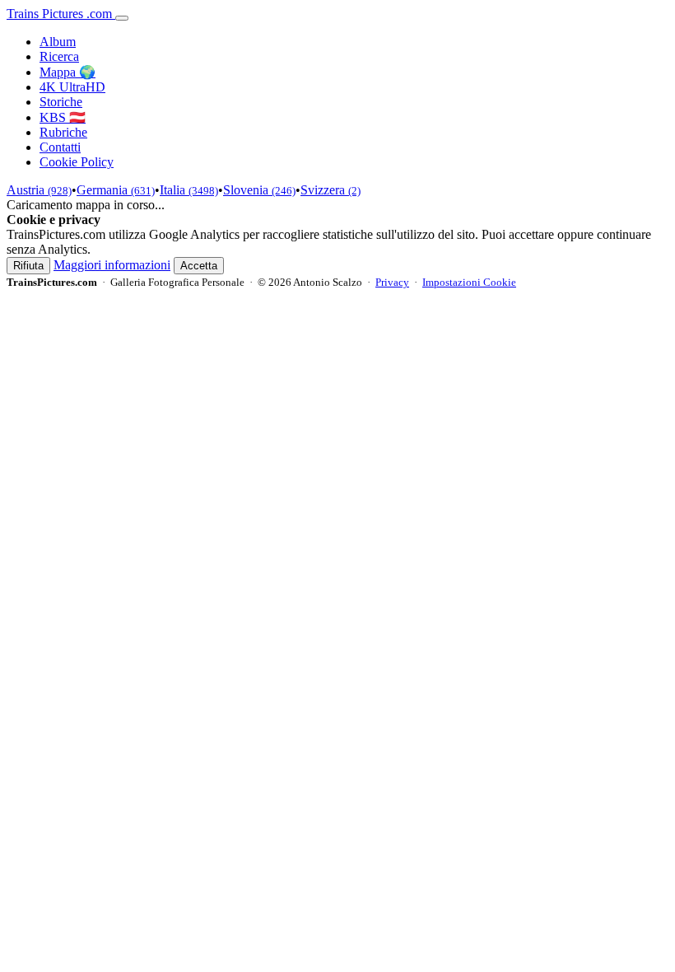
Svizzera (330, 190)
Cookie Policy (77, 162)
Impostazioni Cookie (469, 282)
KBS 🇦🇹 (63, 117)
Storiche (61, 102)
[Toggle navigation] (121, 18)
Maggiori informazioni (112, 265)
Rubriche (63, 132)
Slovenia (259, 190)
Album (58, 42)
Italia (189, 190)
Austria (39, 190)
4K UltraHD (72, 87)
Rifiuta (28, 265)
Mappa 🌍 (67, 72)
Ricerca (59, 56)
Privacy (392, 282)
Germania (116, 190)
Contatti (60, 147)
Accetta (198, 265)
